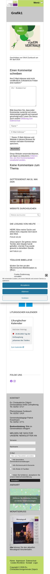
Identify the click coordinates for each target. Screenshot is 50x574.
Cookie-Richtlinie (17, 563)
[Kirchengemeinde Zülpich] (12, 6)
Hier (11, 547)
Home (12, 561)
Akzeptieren (25, 285)
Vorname (13, 440)
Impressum (20, 561)
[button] (46, 275)
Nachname (14, 447)
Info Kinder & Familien (20, 469)
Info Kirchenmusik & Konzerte (23, 465)
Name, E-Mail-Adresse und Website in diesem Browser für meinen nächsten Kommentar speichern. (22, 140)
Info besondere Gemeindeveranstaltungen (19, 460)
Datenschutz (31, 561)
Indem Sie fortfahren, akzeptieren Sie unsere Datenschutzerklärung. (25, 476)
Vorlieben (25, 298)
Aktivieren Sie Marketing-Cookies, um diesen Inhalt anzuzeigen (25, 195)
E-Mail (12, 453)
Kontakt (29, 563)
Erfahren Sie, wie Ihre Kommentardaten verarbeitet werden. (24, 158)
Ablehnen (25, 292)
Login (35, 563)
